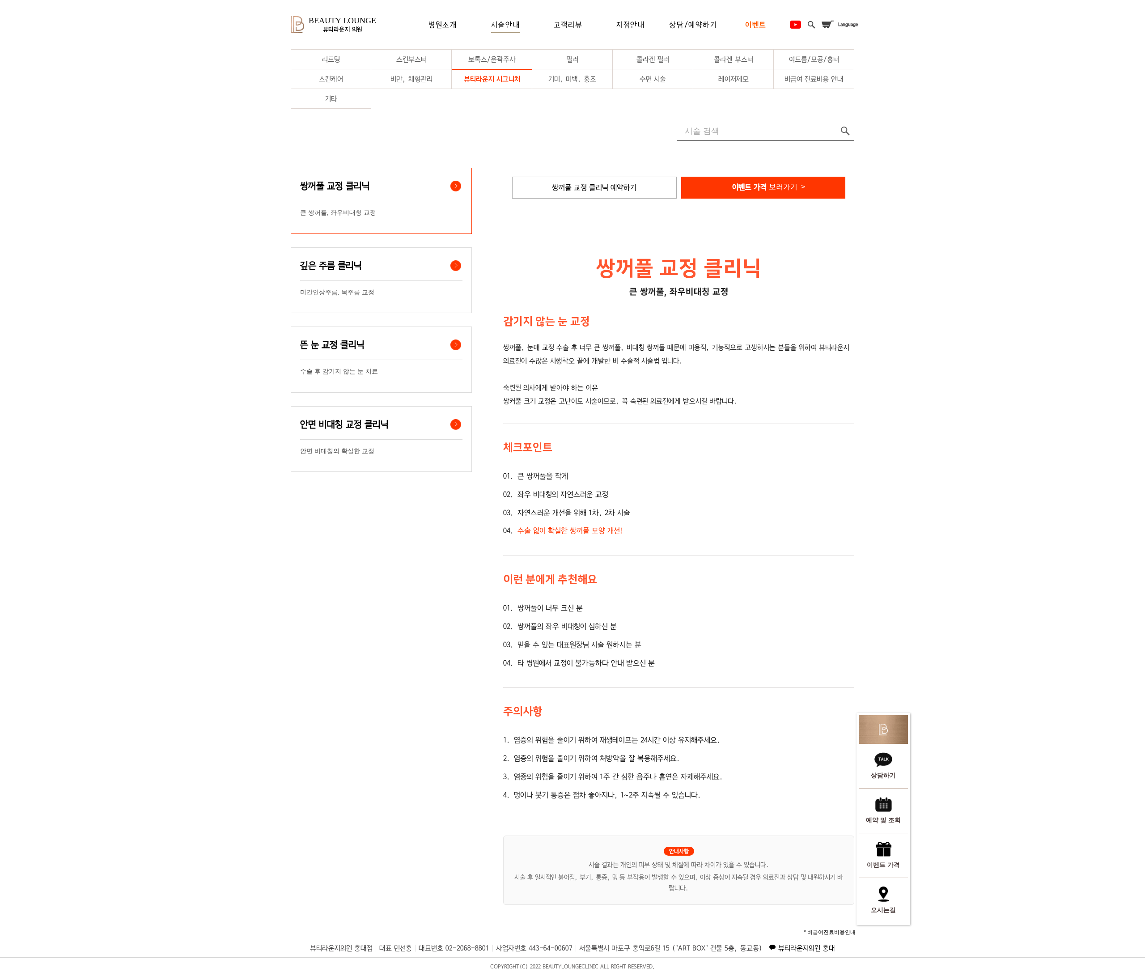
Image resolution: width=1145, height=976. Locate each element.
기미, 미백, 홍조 (572, 79)
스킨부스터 (411, 59)
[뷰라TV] (795, 25)
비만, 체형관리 (411, 79)
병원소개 (442, 24)
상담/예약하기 (693, 24)
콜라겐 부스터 (733, 59)
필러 (572, 59)
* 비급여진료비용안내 (830, 932)
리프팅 (331, 59)
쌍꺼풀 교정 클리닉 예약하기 (594, 187)
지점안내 (630, 24)
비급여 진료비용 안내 (814, 79)
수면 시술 (653, 79)
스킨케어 (331, 79)
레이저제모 (733, 79)
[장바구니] (827, 25)
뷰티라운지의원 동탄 (806, 948)
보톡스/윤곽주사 (492, 59)
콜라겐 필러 (652, 59)
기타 (331, 98)
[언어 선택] (848, 25)
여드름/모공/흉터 (814, 59)
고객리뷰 (568, 24)
